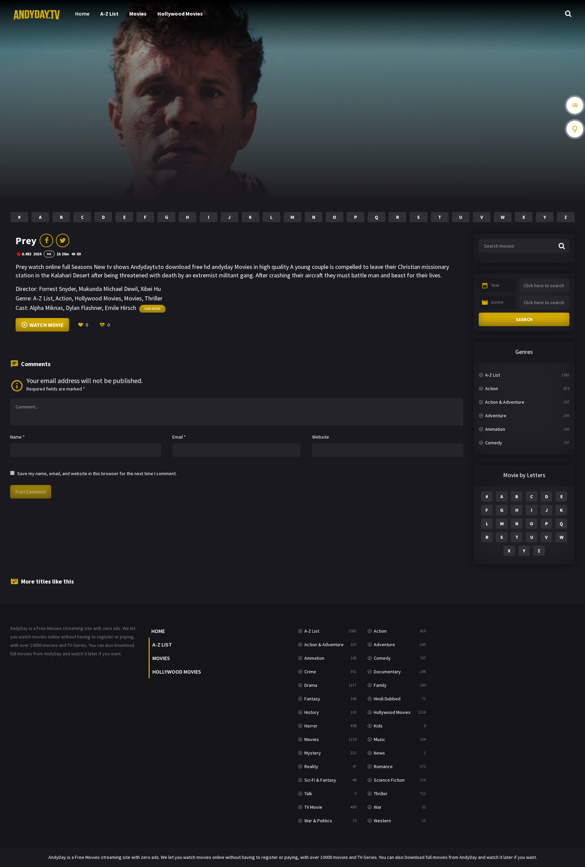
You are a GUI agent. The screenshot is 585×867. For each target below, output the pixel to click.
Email (179, 437)
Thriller (153, 298)
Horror (311, 726)
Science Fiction (389, 780)
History (311, 712)
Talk (308, 793)
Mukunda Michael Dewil (108, 289)
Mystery (312, 753)
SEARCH (524, 319)
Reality (311, 766)
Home (82, 13)
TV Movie (313, 807)
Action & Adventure (504, 402)
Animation (495, 429)
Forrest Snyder (57, 289)
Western (382, 821)
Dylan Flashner (84, 308)
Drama (310, 685)
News (379, 753)
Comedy (493, 443)
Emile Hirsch (120, 308)
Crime (310, 672)
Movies (138, 13)
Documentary (387, 672)
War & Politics (318, 821)
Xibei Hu (150, 289)
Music (379, 739)
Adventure (495, 416)
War (378, 807)
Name (17, 437)
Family (380, 685)
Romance (383, 766)
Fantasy (312, 699)
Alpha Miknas (46, 308)
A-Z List (109, 13)
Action (64, 298)
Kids (378, 726)
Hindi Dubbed (387, 699)
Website (320, 437)
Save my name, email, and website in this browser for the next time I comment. (97, 473)
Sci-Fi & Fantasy (320, 780)
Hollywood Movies (180, 13)
